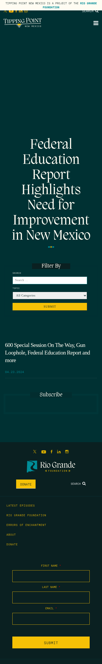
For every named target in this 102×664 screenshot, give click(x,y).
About (11, 534)
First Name (51, 565)
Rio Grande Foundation (26, 515)
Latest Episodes (20, 505)
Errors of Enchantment (26, 525)
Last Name (51, 587)
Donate (26, 484)
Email (51, 608)
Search (88, 11)
